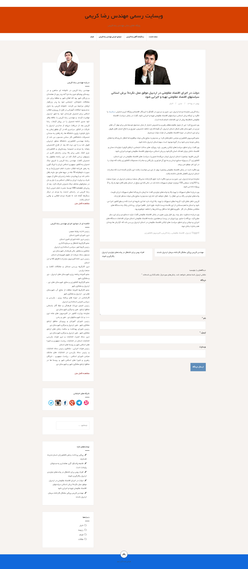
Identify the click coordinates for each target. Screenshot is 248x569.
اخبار (171, 104)
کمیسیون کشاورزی (152, 233)
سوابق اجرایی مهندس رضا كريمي (110, 37)
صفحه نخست (153, 37)
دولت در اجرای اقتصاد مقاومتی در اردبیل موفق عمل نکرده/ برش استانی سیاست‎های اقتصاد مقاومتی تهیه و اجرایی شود (68, 485)
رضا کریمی (166, 233)
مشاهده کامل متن (82, 203)
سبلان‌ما (112, 112)
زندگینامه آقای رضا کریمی (135, 37)
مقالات (80, 539)
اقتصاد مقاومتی (178, 233)
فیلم (92, 37)
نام (204, 318)
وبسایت (202, 347)
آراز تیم (120, 562)
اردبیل (188, 233)
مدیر (180, 104)
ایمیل (203, 333)
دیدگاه (203, 280)
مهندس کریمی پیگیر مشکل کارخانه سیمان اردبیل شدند (180, 252)
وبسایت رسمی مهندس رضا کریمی (124, 16)
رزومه (80, 530)
